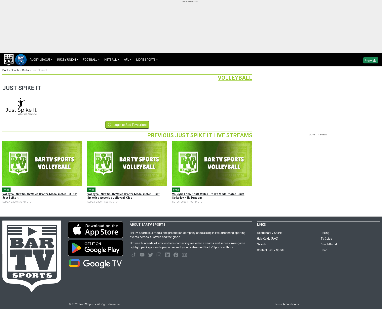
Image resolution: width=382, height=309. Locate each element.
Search (261, 244)
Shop (324, 250)
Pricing (325, 232)
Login (368, 60)
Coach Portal (329, 244)
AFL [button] (126, 59)
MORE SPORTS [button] (146, 59)
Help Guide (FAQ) (267, 238)
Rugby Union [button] (66, 59)
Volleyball (235, 78)
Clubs (25, 70)
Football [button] (90, 59)
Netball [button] (110, 59)
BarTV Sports (10, 70)
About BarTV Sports (269, 232)
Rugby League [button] (40, 59)
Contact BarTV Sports (271, 250)
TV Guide (326, 238)
